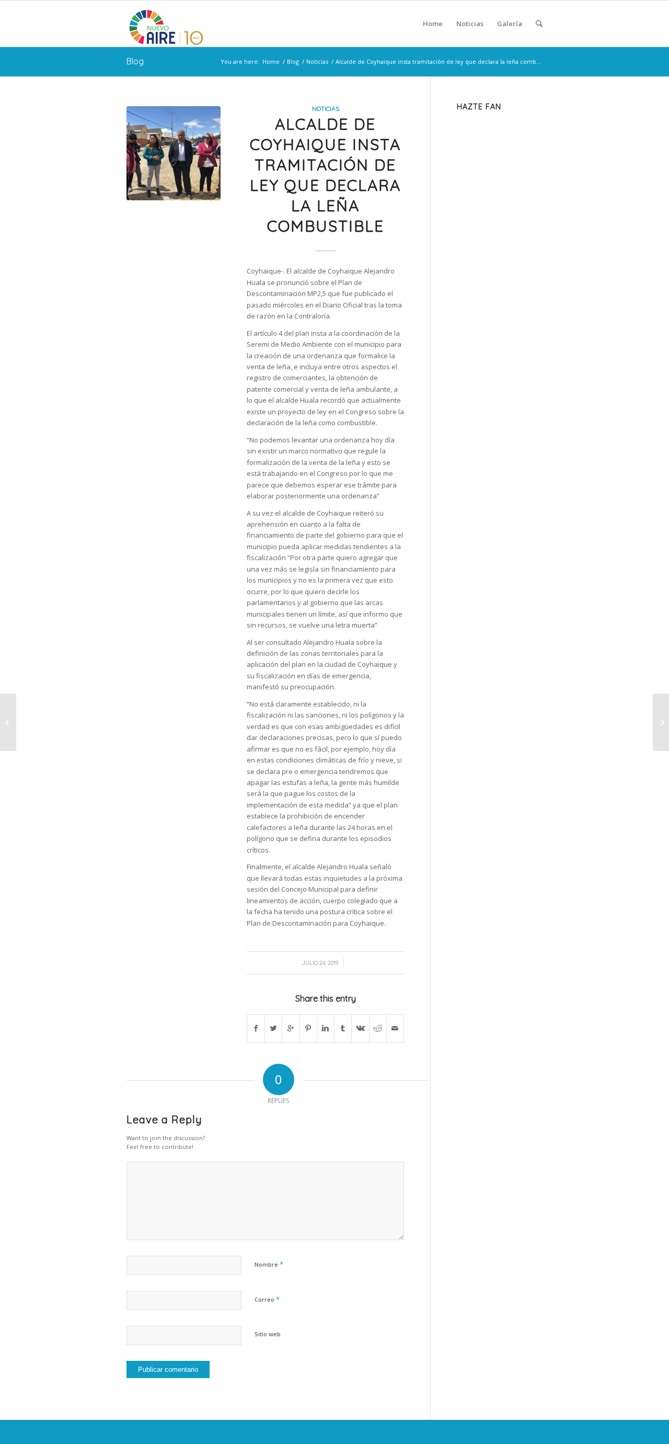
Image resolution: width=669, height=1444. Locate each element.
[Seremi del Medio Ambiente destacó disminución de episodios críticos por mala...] (8, 722)
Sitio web (268, 1334)
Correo (267, 1299)
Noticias (317, 61)
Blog (135, 61)
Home (271, 61)
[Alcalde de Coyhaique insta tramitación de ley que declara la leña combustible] (173, 153)
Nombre (269, 1264)
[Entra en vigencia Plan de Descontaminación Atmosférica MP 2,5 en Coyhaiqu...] (661, 722)
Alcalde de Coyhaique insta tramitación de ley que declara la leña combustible (325, 175)
